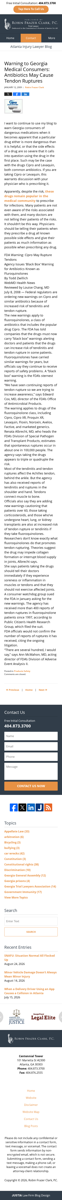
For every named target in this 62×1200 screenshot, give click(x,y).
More (51, 38)
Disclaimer (31, 1105)
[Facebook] (14, 807)
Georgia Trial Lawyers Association (30, 886)
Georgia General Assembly (25, 875)
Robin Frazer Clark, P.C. (43, 1180)
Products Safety (22, 671)
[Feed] (48, 807)
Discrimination (17, 870)
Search (31, 931)
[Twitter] (22, 807)
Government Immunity (23, 892)
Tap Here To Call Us (31, 9)
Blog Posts (31, 1126)
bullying (11, 848)
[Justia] (40, 807)
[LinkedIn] (31, 807)
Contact (31, 38)
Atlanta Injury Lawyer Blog (31, 24)
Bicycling (12, 842)
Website (31, 1098)
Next (43, 689)
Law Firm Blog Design (31, 1195)
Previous (12, 689)
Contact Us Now (31, 786)
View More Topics (16, 897)
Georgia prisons (17, 881)
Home (10, 38)
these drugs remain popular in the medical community (29, 196)
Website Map (31, 1112)
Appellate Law (16, 831)
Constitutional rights (21, 864)
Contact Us (31, 1119)
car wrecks (14, 853)
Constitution (15, 859)
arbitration (14, 837)
